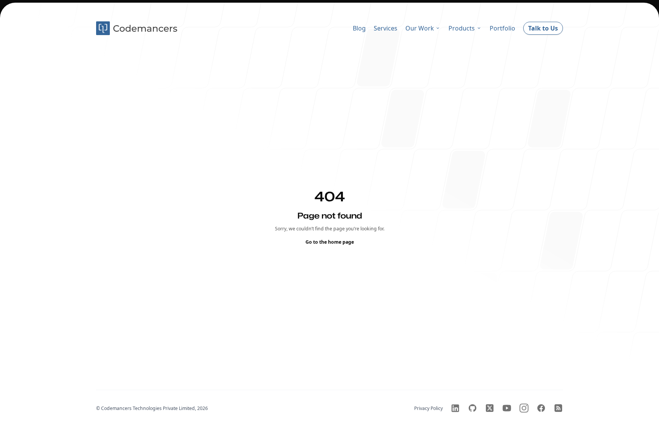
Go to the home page (329, 241)
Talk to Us (543, 28)
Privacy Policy (428, 408)
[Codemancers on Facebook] (541, 408)
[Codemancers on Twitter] (489, 408)
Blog (359, 28)
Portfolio (502, 28)
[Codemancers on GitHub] (472, 408)
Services (385, 28)
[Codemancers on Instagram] (524, 408)
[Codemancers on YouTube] (506, 408)
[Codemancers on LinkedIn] (455, 408)
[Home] (137, 28)
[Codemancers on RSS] (558, 408)
